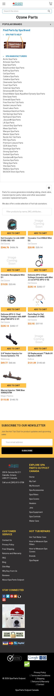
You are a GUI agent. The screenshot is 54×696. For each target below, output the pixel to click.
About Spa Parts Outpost (13, 580)
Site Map (6, 566)
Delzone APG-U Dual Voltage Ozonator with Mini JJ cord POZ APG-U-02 (40, 277)
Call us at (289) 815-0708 (13, 482)
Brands (32, 556)
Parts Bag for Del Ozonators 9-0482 (36, 315)
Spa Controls (34, 516)
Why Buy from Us (9, 571)
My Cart (32, 481)
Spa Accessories (36, 490)
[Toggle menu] (4, 4)
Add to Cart (13, 233)
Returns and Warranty (11, 553)
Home (31, 477)
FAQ (4, 558)
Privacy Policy (8, 544)
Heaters (32, 503)
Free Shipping (8, 549)
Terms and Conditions (40, 675)
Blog (4, 562)
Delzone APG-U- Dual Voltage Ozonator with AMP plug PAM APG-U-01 (13, 316)
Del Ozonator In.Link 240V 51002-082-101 (13, 239)
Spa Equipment (36, 512)
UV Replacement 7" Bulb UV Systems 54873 (40, 354)
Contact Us (7, 540)
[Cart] (51, 4)
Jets (31, 508)
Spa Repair (34, 560)
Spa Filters (33, 494)
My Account (34, 486)
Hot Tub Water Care (37, 537)
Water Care (34, 521)
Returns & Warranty (40, 681)
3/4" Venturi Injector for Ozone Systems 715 (11, 354)
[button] (49, 188)
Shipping (40, 678)
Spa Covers (34, 499)
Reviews (6, 575)
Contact (40, 684)
